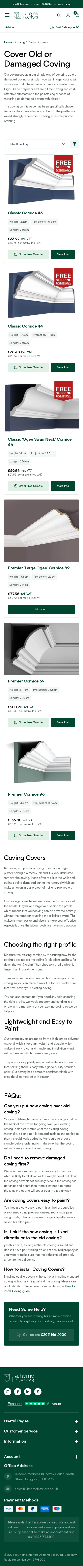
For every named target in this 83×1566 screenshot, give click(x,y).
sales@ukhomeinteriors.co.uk (36, 1489)
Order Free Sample (31, 254)
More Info (63, 254)
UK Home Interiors (26, 1554)
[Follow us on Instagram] (7, 1391)
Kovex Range (64, 3)
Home (8, 42)
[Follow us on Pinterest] (38, 1391)
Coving (20, 42)
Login (68, 15)
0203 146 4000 (44, 1334)
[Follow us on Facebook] (17, 1391)
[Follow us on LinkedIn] (27, 1391)
